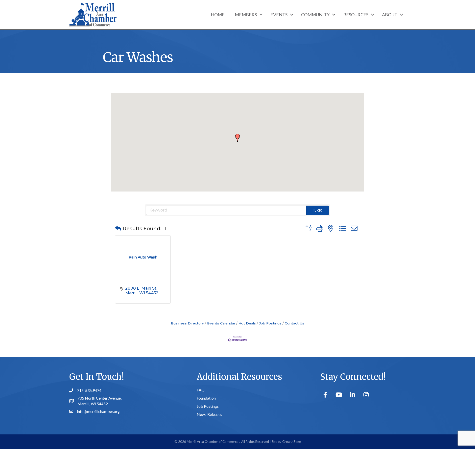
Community (315, 14)
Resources (355, 14)
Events (278, 14)
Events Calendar (221, 323)
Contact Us (294, 323)
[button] (237, 138)
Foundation (206, 398)
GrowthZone (291, 442)
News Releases (209, 414)
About (389, 14)
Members (246, 14)
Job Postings (270, 323)
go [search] (320, 210)
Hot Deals (247, 323)
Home (218, 14)
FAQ (201, 389)
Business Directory (187, 323)
